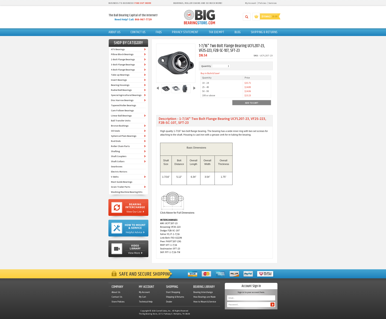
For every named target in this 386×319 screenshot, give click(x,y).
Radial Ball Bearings (121, 89)
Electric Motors (119, 171)
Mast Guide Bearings (121, 181)
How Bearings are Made (204, 296)
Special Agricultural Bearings (126, 95)
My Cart (142, 296)
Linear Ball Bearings (121, 115)
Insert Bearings (119, 79)
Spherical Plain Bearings (123, 135)
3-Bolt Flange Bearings (123, 64)
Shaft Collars (117, 161)
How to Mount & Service (204, 301)
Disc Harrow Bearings (122, 100)
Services (273, 3)
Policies (262, 3)
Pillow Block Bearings (122, 54)
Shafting (115, 151)
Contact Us (117, 296)
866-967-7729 (143, 19)
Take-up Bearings (120, 74)
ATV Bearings (118, 49)
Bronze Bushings (119, 125)
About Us (116, 292)
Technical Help (146, 301)
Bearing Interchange (203, 292)
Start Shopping (173, 292)
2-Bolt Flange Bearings (123, 59)
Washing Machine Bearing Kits (126, 191)
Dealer (169, 301)
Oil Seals (115, 130)
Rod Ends (116, 140)
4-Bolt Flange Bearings (123, 69)
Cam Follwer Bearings (122, 110)
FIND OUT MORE (142, 3)
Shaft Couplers (118, 156)
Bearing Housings (120, 84)
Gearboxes (116, 166)
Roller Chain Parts (120, 146)
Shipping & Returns (175, 296)
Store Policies (118, 301)
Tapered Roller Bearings (123, 105)
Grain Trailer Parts (120, 186)
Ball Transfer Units (120, 120)
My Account (250, 3)
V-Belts (115, 176)
